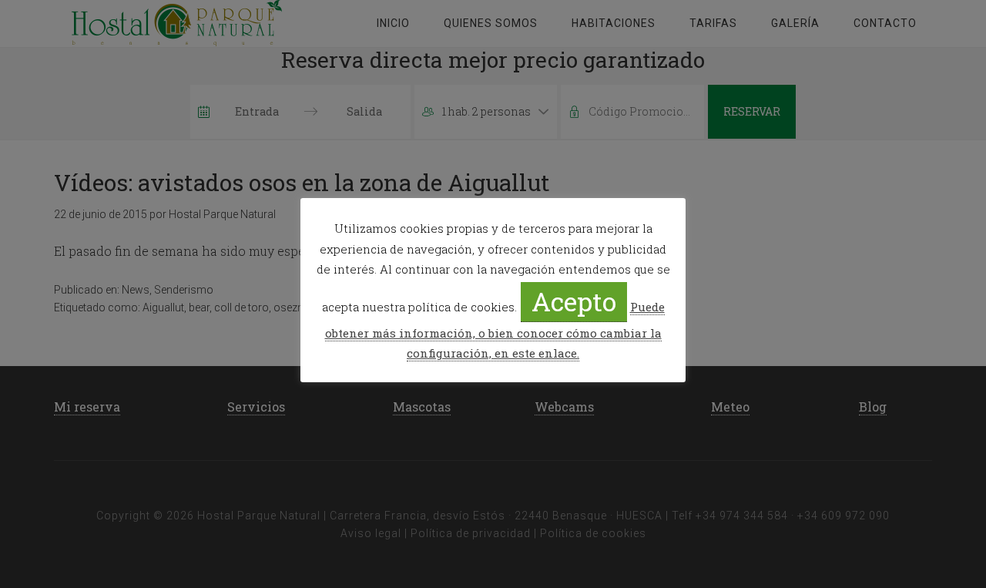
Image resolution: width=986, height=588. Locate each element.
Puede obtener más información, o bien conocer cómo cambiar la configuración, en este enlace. (495, 330)
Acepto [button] (574, 301)
